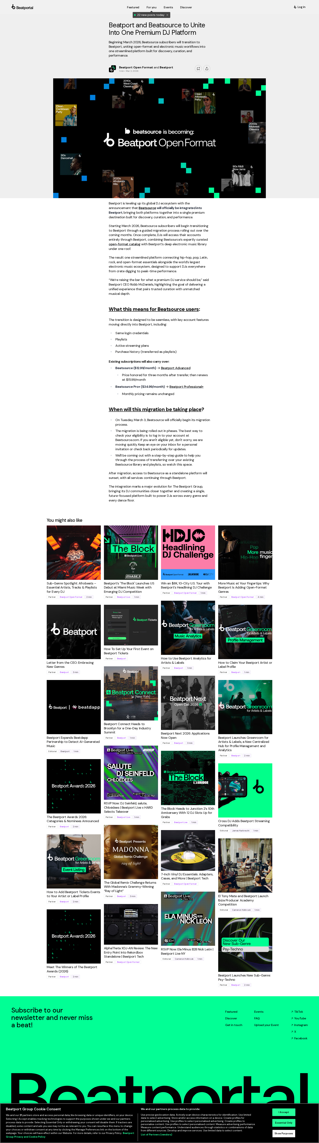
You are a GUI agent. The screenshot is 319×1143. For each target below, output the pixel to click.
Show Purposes (284, 1133)
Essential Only (283, 1122)
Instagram (301, 1025)
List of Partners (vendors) (156, 1134)
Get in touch (233, 1025)
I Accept (284, 1112)
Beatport (64, 672)
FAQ (257, 1018)
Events (258, 1012)
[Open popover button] (206, 68)
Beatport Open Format (71, 597)
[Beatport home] (68, 7)
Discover (231, 1018)
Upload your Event (266, 1025)
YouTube (300, 1018)
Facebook (300, 1038)
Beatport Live (123, 597)
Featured (231, 1012)
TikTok (298, 1012)
